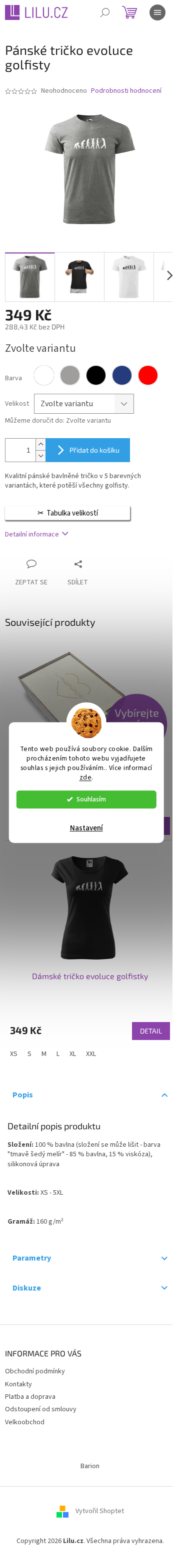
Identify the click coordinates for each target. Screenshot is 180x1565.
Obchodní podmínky (35, 1371)
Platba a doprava (30, 1397)
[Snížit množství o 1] (41, 456)
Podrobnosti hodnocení (126, 91)
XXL (91, 1054)
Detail (151, 1031)
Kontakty (18, 1384)
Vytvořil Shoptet (100, 1511)
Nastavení (86, 828)
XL (73, 1054)
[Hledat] (105, 12)
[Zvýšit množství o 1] (41, 444)
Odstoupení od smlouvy (40, 1409)
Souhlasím (91, 799)
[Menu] (158, 12)
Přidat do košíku (95, 450)
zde (86, 777)
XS (14, 1054)
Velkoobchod (24, 1422)
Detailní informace (32, 534)
